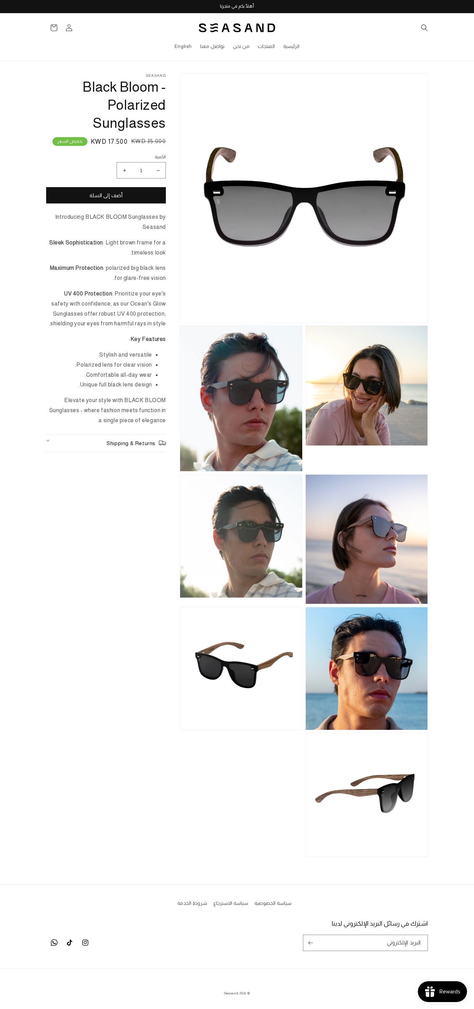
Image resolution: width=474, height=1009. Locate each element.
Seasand (231, 993)
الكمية (160, 156)
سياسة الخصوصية (272, 903)
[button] (420, 27)
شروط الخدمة (192, 903)
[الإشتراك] (310, 943)
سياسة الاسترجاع (230, 903)
